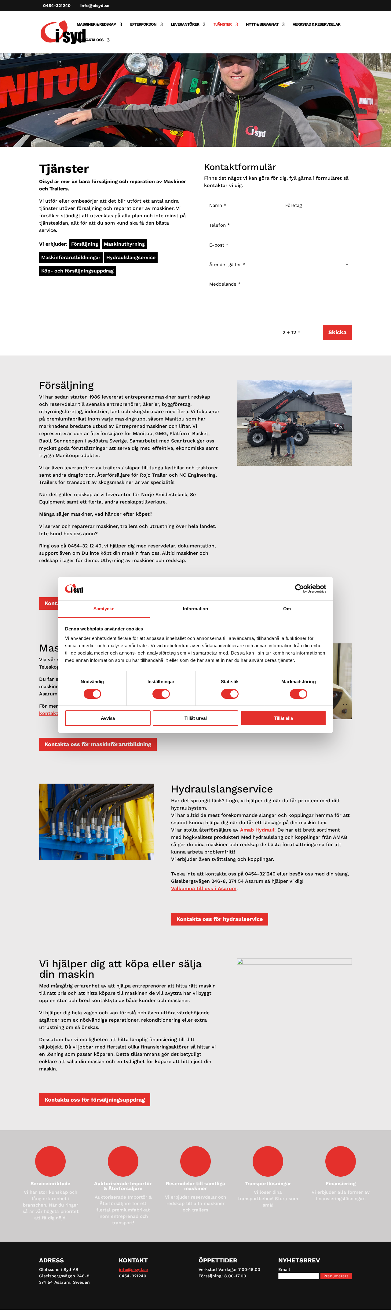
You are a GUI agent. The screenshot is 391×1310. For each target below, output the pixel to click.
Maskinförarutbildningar (70, 257)
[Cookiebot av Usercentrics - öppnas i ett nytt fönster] (299, 588)
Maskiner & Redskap (96, 24)
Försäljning (84, 244)
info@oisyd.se (133, 1269)
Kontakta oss (90, 40)
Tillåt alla (283, 718)
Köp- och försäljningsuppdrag (77, 271)
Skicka (337, 332)
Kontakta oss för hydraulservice (220, 919)
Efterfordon (143, 24)
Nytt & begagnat (262, 24)
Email (284, 1269)
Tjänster (223, 24)
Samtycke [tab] (104, 608)
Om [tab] (287, 608)
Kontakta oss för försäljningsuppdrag (95, 1099)
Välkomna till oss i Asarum (203, 888)
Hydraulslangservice (130, 257)
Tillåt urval (196, 718)
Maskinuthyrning (124, 244)
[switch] (161, 694)
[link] (257, 830)
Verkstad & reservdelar (316, 24)
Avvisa (108, 718)
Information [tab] (195, 608)
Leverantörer (185, 24)
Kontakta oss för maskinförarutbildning (98, 744)
